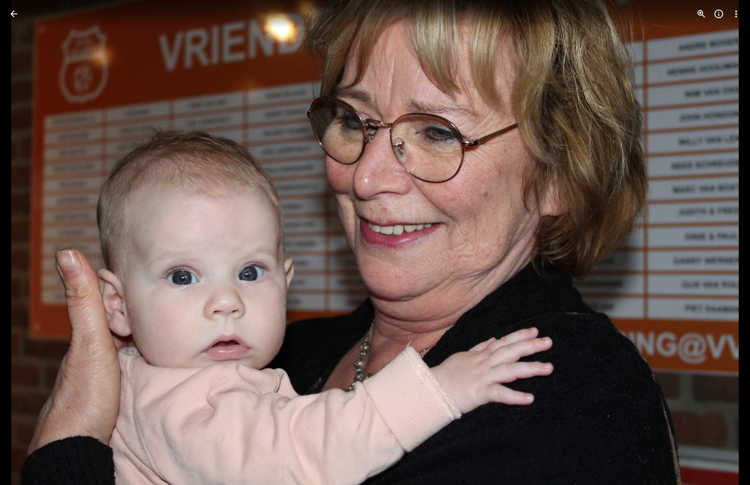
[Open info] (718, 14)
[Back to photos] (13, 13)
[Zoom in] (701, 14)
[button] (24, 243)
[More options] (736, 14)
